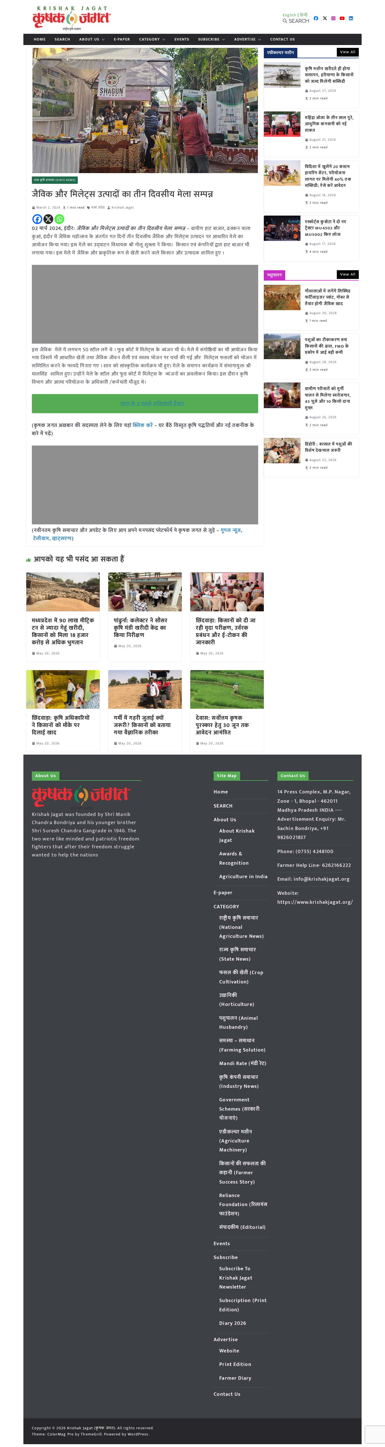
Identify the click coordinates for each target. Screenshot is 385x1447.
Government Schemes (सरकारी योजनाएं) (239, 1109)
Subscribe (209, 39)
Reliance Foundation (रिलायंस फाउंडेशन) (243, 1204)
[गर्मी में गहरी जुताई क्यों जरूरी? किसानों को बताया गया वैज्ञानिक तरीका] (145, 674)
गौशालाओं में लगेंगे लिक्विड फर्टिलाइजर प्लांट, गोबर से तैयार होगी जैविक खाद (328, 297)
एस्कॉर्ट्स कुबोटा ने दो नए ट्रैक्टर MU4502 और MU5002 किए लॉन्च (326, 228)
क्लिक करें (143, 425)
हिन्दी (303, 15)
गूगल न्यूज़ (230, 530)
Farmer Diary (235, 1378)
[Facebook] (37, 219)
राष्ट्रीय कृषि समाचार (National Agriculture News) (241, 927)
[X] (48, 219)
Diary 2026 (232, 1323)
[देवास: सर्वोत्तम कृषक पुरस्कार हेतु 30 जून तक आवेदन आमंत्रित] (227, 674)
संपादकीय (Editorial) (242, 1227)
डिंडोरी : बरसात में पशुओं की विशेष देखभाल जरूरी (328, 447)
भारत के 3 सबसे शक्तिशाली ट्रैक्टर (152, 403)
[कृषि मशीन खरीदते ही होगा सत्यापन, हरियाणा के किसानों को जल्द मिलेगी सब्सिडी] (282, 85)
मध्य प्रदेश (98, 207)
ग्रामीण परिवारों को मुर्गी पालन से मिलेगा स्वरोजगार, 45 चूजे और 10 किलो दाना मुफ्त (328, 398)
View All (347, 52)
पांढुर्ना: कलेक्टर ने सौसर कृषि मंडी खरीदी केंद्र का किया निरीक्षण (141, 628)
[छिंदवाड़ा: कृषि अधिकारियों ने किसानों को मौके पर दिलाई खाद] (63, 674)
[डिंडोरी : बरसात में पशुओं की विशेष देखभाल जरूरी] (282, 457)
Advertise (245, 39)
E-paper (122, 39)
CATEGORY (149, 39)
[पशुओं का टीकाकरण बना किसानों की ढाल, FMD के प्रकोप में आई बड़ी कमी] (282, 356)
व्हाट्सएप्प (62, 538)
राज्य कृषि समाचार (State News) (55, 180)
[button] (102, 39)
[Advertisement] (145, 304)
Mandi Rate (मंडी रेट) (243, 1063)
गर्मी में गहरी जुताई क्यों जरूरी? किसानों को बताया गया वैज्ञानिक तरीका (142, 725)
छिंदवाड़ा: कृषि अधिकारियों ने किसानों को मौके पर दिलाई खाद (61, 725)
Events (181, 39)
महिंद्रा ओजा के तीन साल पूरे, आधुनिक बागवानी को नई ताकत (329, 124)
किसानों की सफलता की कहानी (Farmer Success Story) (242, 1173)
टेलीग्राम (41, 538)
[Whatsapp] (59, 219)
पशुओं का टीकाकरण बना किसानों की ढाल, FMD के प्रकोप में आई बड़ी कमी (327, 346)
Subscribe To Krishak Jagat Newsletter (235, 1278)
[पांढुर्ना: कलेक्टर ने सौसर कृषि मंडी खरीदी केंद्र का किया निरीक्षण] (145, 576)
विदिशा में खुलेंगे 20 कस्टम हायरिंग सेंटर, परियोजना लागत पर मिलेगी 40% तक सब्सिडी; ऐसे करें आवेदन (328, 176)
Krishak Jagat (123, 207)
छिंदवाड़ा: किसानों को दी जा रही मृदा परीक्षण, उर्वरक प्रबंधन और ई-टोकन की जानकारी (226, 631)
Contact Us (282, 39)
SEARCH (62, 39)
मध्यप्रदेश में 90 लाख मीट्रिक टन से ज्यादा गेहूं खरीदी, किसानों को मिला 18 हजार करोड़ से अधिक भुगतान (63, 631)
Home (40, 39)
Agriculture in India (243, 877)
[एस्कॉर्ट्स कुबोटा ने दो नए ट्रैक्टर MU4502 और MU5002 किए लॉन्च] (282, 238)
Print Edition (235, 1364)
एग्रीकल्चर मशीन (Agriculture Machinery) (235, 1141)
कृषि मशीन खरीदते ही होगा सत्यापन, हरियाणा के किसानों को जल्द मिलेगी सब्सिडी (329, 75)
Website (229, 1351)
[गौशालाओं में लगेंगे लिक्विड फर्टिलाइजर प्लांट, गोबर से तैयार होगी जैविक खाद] (282, 307)
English (290, 15)
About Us (89, 39)
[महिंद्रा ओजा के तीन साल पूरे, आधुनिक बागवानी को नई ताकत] (282, 134)
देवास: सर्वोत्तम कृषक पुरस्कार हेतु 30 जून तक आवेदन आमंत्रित (222, 725)
